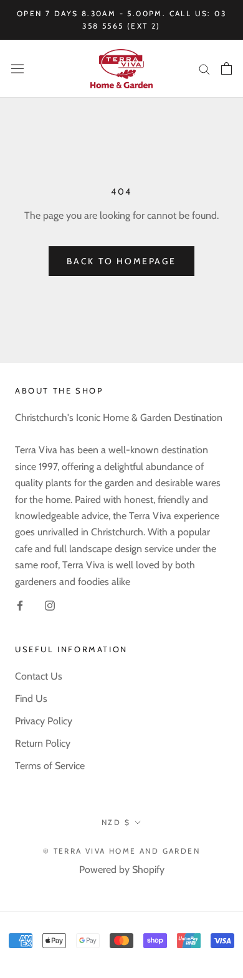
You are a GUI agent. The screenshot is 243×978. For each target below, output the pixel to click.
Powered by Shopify (121, 869)
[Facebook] (20, 605)
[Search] (204, 68)
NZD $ (116, 822)
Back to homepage (121, 261)
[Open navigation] (17, 68)
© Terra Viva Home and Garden (121, 851)
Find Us (31, 698)
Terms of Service (50, 766)
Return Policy (42, 743)
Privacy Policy (43, 721)
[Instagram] (50, 605)
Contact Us (38, 676)
